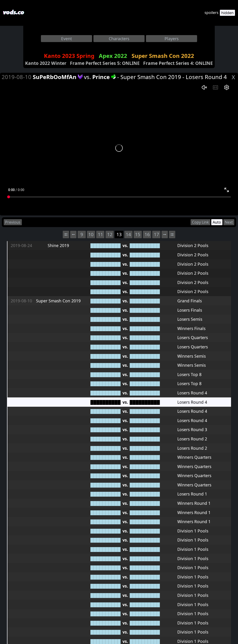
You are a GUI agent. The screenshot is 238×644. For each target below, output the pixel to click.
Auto (217, 222)
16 (147, 234)
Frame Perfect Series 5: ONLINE (105, 63)
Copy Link (200, 222)
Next (229, 222)
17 (156, 234)
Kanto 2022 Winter (45, 63)
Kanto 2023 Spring (69, 55)
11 (100, 234)
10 (90, 234)
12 (109, 234)
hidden (227, 12)
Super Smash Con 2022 (163, 55)
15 (137, 234)
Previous (12, 222)
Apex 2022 (113, 55)
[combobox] (66, 38)
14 (128, 234)
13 (119, 234)
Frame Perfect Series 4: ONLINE (178, 63)
